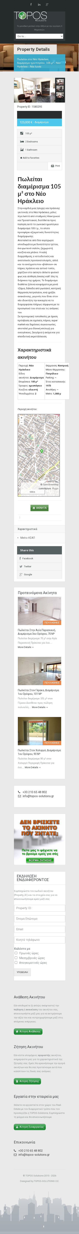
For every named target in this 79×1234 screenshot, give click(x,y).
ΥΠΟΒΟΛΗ (22, 972)
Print (57, 166)
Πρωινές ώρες (29, 953)
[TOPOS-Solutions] (30, 17)
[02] (39, 90)
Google (28, 574)
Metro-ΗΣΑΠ (27, 537)
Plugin (55, 488)
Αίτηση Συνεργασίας (31, 1126)
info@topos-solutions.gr (38, 796)
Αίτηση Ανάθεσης (30, 1031)
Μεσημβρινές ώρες (32, 958)
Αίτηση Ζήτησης (29, 1081)
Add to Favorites (30, 158)
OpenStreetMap (50, 484)
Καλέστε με (22, 948)
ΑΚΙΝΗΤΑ (41, 507)
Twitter (27, 566)
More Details (25, 647)
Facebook (27, 558)
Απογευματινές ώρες (33, 962)
